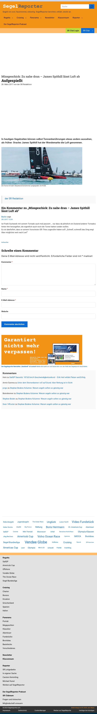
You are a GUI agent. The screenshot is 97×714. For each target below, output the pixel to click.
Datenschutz (22, 710)
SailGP (5, 532)
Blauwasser (41, 532)
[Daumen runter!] (9, 237)
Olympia (31, 548)
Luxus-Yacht (63, 522)
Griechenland (8, 603)
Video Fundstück (83, 522)
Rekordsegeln (8, 522)
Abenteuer (90, 527)
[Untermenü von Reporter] (82, 17)
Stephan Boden (9, 399)
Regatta (6, 558)
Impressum (6, 710)
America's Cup (25, 536)
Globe (11, 573)
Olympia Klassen (86, 531)
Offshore (6, 569)
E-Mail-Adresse (8, 300)
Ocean (9, 577)
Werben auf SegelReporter (14, 685)
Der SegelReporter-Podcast (14, 692)
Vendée (6, 573)
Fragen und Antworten (12, 699)
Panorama (7, 617)
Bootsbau (89, 536)
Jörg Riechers (8, 536)
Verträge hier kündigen (86, 710)
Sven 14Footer (9, 404)
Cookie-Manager (40, 710)
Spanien (6, 607)
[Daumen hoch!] (2, 237)
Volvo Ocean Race (49, 536)
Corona (15, 531)
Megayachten (8, 625)
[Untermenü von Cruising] (25, 17)
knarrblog (67, 548)
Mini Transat (28, 532)
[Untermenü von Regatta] (12, 17)
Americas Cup (10, 547)
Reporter (6, 666)
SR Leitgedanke (9, 669)
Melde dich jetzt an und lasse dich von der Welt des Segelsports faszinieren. (44, 366)
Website (4, 311)
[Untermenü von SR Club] (92, 30)
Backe (4, 217)
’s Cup (12, 565)
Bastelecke (7, 644)
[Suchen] (91, 6)
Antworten (4, 242)
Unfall (52, 532)
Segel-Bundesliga (11, 542)
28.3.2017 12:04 (7, 219)
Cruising (67, 542)
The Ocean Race (37, 522)
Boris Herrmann (55, 527)
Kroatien (6, 599)
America (6, 565)
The (4, 577)
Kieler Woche (8, 527)
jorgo (5, 388)
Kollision (55, 542)
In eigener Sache (10, 673)
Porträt (59, 548)
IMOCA (77, 536)
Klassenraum (8, 659)
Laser (23, 548)
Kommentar (7, 262)
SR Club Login (73, 30)
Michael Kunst (9, 681)
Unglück (51, 521)
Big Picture (28, 527)
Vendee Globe (36, 542)
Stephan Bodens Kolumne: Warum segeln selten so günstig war (36, 388)
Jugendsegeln (23, 522)
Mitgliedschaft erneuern (13, 703)
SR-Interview (90, 542)
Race (14, 577)
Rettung (38, 527)
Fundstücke (7, 637)
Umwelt (51, 548)
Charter (6, 591)
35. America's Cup (75, 527)
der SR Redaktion (14, 198)
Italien (5, 611)
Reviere (6, 595)
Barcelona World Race (66, 531)
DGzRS (18, 527)
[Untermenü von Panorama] (40, 17)
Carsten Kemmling (10, 677)
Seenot (79, 542)
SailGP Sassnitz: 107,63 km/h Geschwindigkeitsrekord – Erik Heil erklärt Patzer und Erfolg (47, 377)
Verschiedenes (9, 648)
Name (4, 289)
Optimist (67, 536)
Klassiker (6, 629)
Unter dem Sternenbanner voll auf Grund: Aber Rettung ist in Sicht (45, 383)
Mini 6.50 (41, 548)
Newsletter (7, 655)
